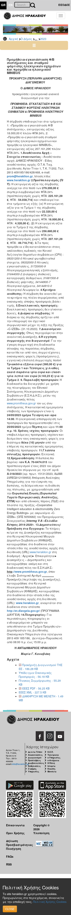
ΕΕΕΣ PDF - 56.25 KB (36, 688)
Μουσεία (52, 771)
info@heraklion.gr (20, 764)
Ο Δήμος (26, 39)
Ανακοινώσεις (35, 755)
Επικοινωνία (15, 825)
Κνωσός (51, 768)
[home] (27, 17)
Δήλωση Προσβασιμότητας (16, 842)
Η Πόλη (51, 763)
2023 (43, 39)
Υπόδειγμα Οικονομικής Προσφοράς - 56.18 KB (35, 675)
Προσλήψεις (34, 760)
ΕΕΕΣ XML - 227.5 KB (32, 692)
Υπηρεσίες (33, 771)
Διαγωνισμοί (34, 757)
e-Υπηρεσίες (54, 757)
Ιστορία (51, 766)
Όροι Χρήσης (15, 833)
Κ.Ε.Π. (50, 752)
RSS (9, 864)
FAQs (9, 856)
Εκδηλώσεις (34, 766)
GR (3, 5)
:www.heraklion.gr (40, 552)
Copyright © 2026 (41, 827)
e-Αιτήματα (53, 760)
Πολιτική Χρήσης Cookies (49, 902)
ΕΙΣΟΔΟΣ (64, 5)
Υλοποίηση (41, 833)
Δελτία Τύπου (35, 752)
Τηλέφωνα (53, 755)
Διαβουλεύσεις (36, 763)
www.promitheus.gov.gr (22, 403)
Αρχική (13, 39)
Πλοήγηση (13, 849)
